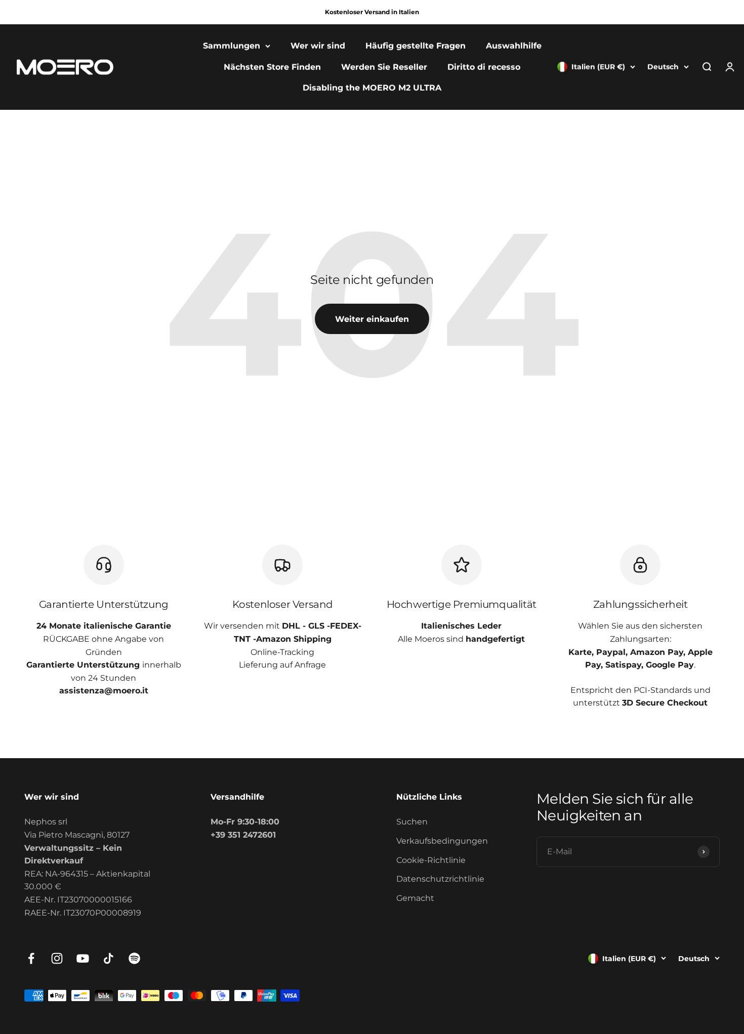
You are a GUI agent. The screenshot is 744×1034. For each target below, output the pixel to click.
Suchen (412, 821)
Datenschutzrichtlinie (440, 879)
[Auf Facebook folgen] (31, 958)
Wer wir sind (318, 46)
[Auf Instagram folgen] (57, 958)
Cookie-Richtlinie (431, 860)
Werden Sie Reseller (384, 67)
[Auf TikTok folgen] (108, 958)
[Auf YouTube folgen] (83, 958)
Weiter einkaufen (372, 319)
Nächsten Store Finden (272, 67)
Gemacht (415, 898)
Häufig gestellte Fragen (415, 46)
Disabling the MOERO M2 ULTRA (372, 88)
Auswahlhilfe (514, 46)
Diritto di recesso (483, 67)
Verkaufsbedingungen (442, 841)
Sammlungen (231, 46)
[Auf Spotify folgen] (134, 958)
